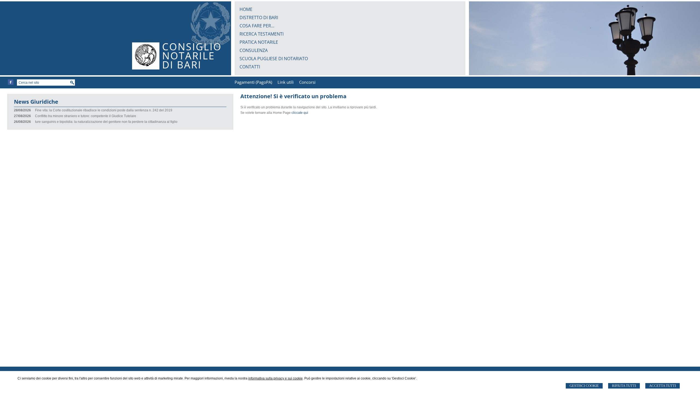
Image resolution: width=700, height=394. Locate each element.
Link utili (286, 82)
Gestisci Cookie (584, 386)
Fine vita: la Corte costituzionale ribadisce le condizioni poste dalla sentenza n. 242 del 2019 (103, 110)
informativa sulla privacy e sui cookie (275, 378)
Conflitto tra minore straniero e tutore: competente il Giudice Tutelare (85, 116)
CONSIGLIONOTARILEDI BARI (192, 55)
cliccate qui (299, 113)
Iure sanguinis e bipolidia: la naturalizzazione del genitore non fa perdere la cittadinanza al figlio (106, 122)
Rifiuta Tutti (624, 386)
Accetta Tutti (662, 386)
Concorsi (307, 82)
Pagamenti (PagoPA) (253, 82)
